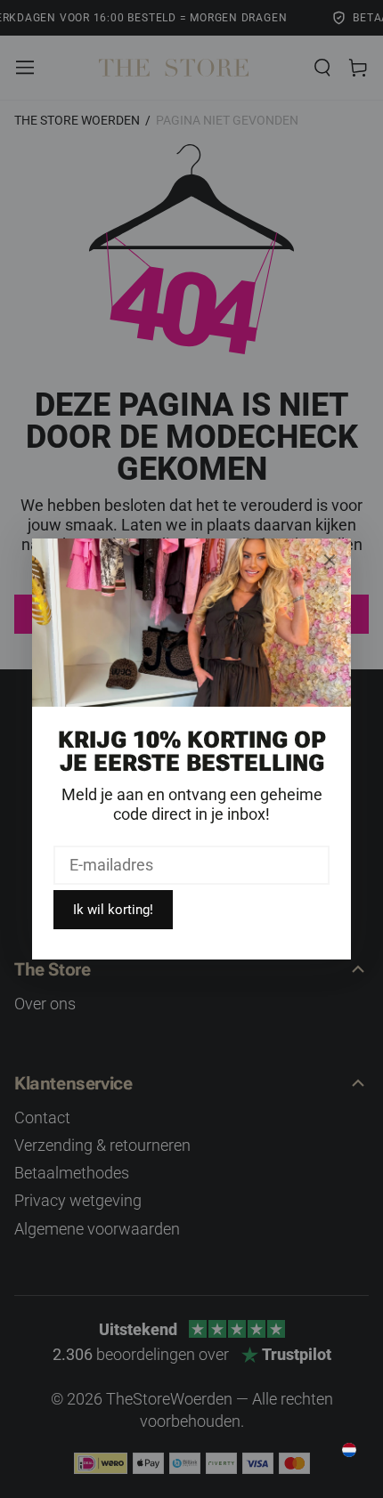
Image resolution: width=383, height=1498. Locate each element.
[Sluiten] (329, 559)
